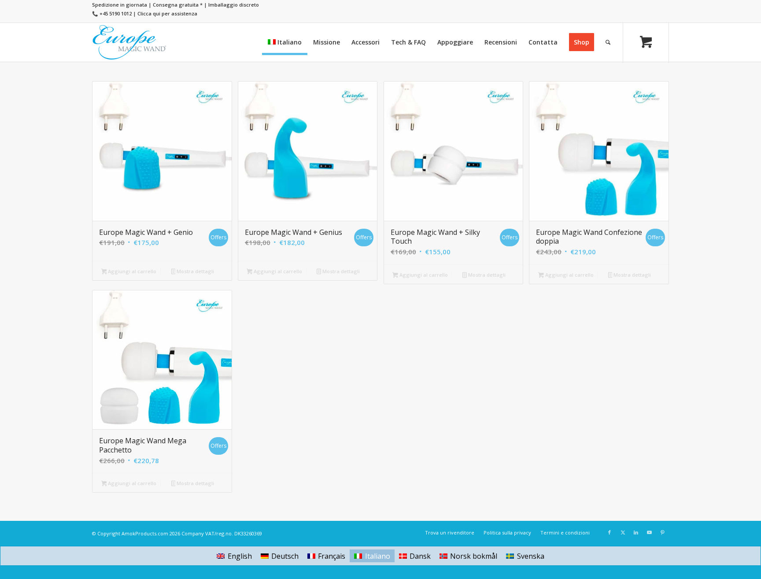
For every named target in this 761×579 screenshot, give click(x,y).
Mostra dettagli (194, 271)
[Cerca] (608, 42)
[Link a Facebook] (609, 532)
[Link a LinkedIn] (636, 532)
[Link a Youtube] (649, 532)
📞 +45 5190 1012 (112, 13)
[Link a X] (622, 532)
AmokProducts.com (145, 533)
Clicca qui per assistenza (167, 13)
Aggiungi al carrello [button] (131, 271)
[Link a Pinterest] (662, 532)
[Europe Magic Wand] (129, 42)
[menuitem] (284, 42)
